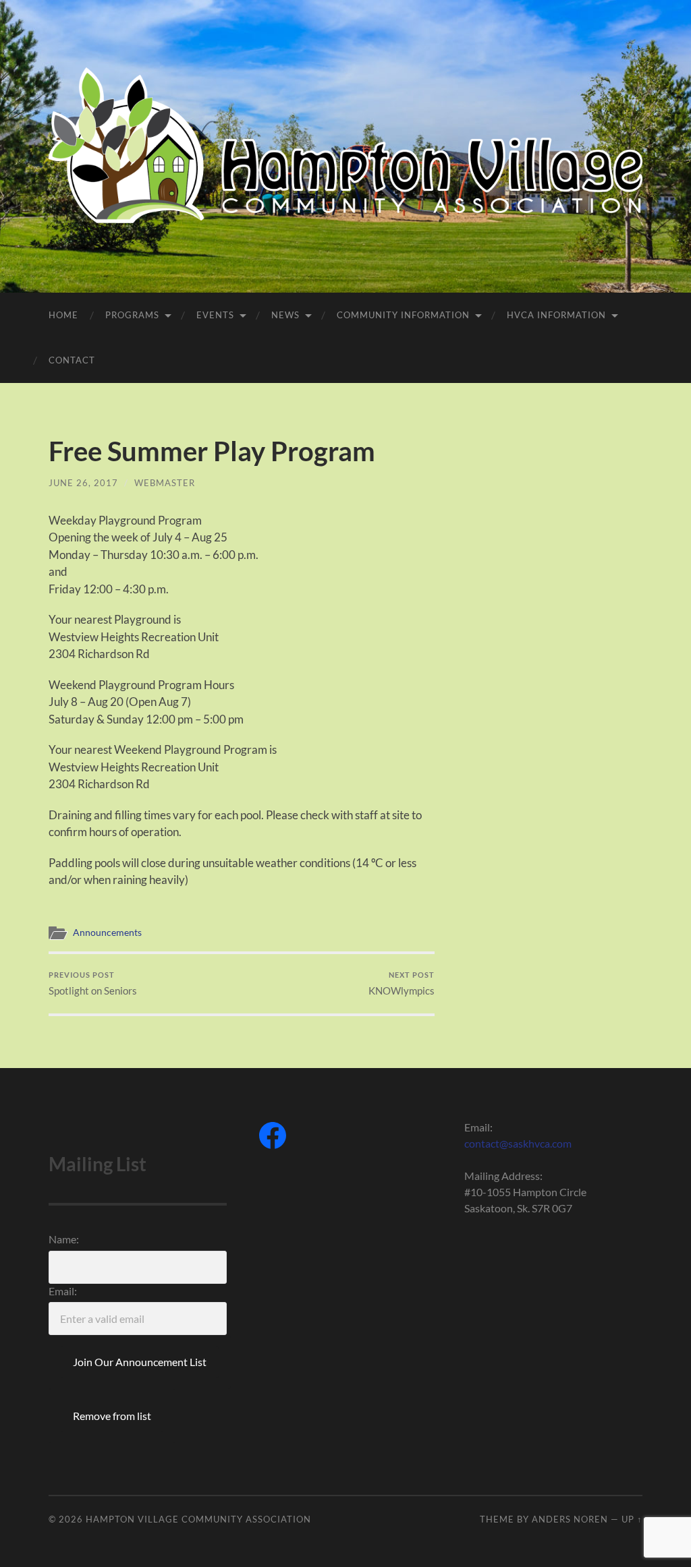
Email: (63, 1290)
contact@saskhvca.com (518, 1143)
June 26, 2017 (83, 482)
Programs (132, 314)
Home (63, 314)
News (285, 314)
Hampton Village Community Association (198, 1519)
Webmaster (164, 482)
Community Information (403, 314)
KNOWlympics (401, 983)
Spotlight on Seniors (93, 983)
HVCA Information (556, 314)
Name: (64, 1239)
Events (215, 314)
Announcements (107, 932)
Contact (72, 360)
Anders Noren (570, 1519)
